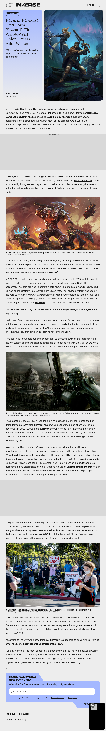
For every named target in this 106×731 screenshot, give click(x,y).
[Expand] (92, 705)
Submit (87, 704)
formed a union (68, 109)
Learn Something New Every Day (22, 678)
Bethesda (40, 302)
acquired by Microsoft (60, 117)
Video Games (14, 719)
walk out (29, 474)
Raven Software (51, 428)
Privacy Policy (73, 698)
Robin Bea (14, 93)
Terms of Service (57, 698)
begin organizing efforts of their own (42, 644)
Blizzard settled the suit (79, 466)
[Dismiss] (101, 705)
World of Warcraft (83, 180)
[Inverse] (28, 5)
